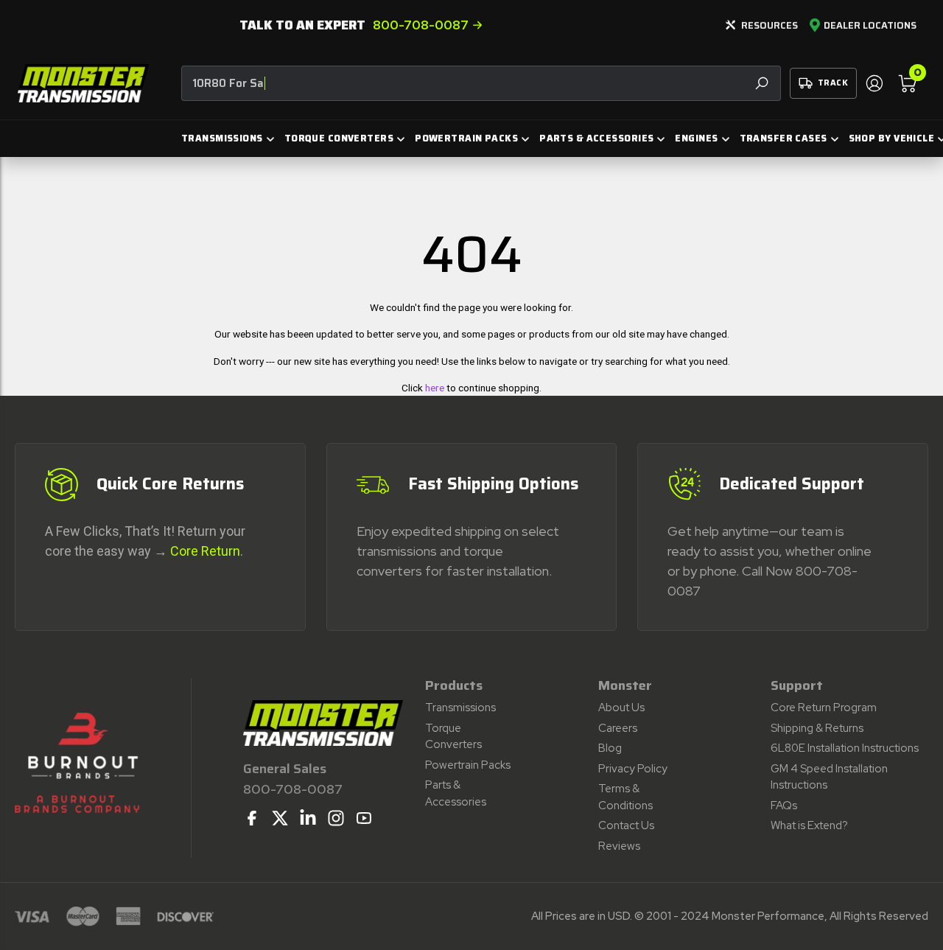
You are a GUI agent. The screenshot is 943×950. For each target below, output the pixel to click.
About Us (621, 707)
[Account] (873, 83)
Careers (617, 728)
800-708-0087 (421, 25)
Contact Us (626, 825)
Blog (610, 748)
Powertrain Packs (468, 765)
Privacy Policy (632, 768)
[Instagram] (336, 818)
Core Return (205, 551)
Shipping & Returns (817, 728)
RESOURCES (769, 25)
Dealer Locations (870, 25)
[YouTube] (364, 818)
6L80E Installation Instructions (845, 748)
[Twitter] (280, 818)
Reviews (619, 846)
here (434, 388)
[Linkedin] (308, 818)
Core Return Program (824, 707)
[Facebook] (252, 818)
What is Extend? (809, 825)
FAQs (784, 805)
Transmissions (460, 707)
